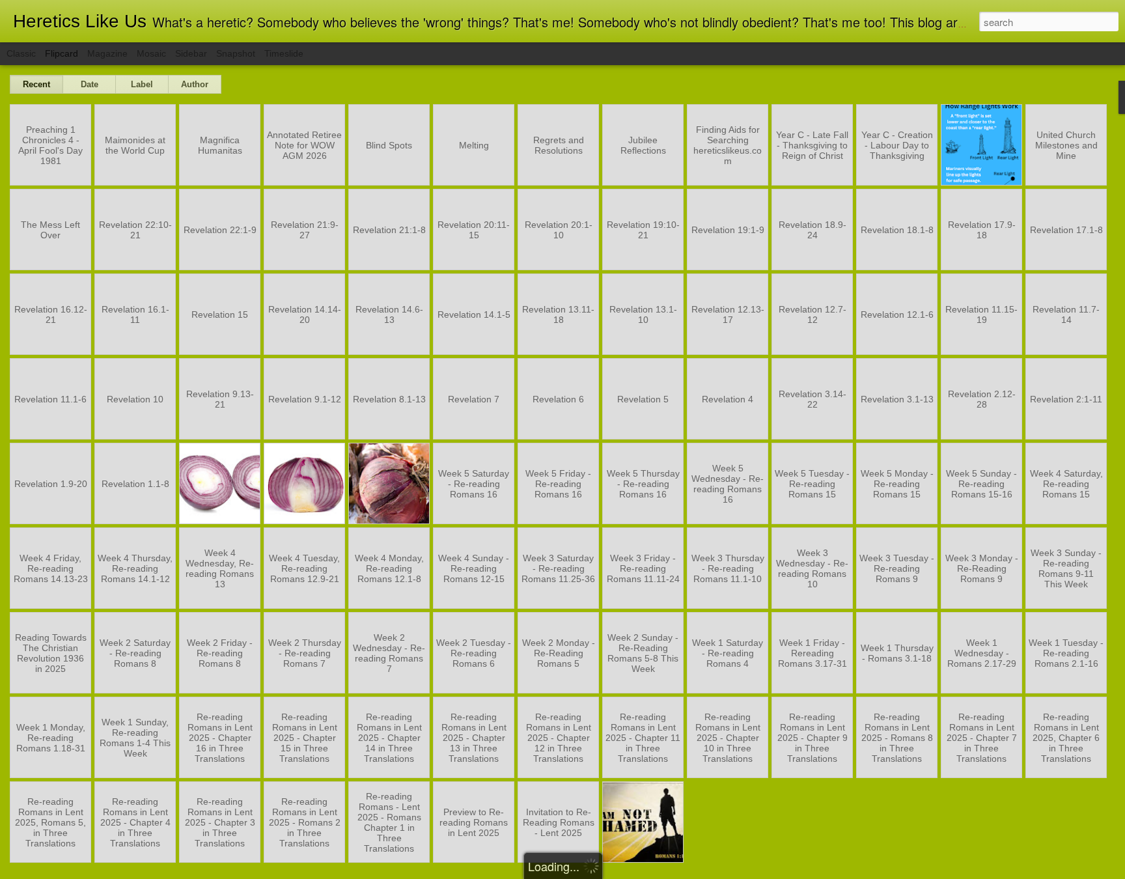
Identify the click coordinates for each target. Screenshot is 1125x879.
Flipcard (61, 53)
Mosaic (151, 53)
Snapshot (235, 53)
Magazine (107, 53)
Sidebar (191, 53)
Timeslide (283, 53)
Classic (21, 53)
